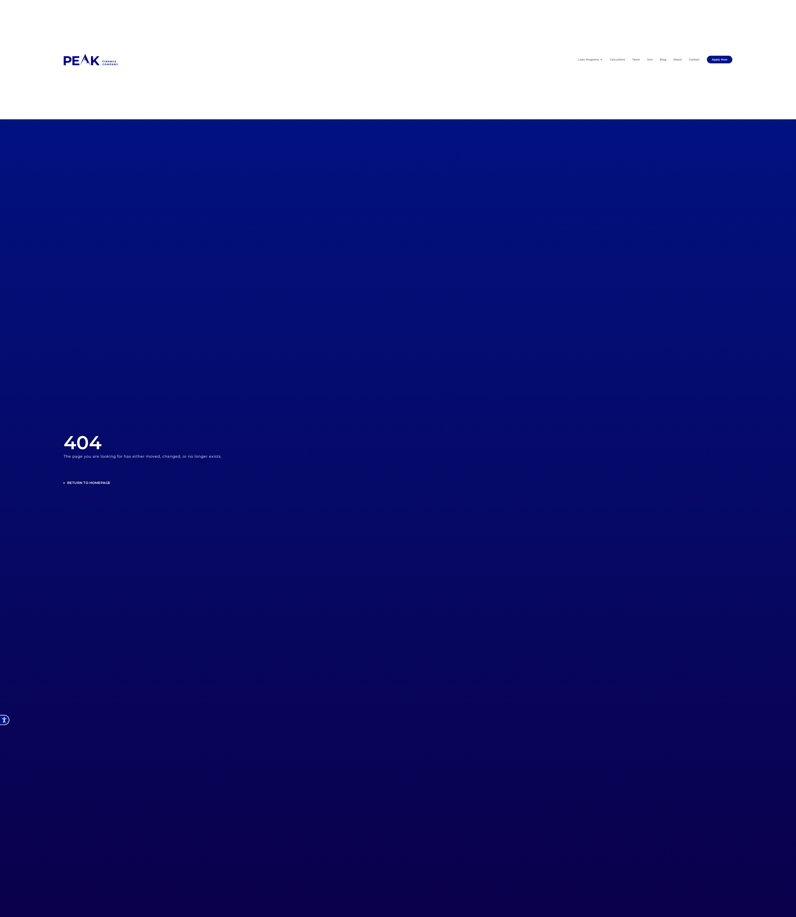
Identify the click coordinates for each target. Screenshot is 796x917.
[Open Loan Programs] (601, 59)
